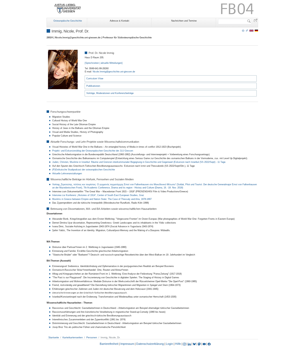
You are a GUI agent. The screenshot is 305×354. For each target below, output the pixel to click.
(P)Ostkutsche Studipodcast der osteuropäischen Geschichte (83, 169)
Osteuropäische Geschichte (67, 20)
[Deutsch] (256, 30)
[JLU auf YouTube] (204, 343)
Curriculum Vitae (94, 78)
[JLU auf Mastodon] (199, 343)
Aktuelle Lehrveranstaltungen (67, 173)
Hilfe (178, 343)
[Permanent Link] (247, 30)
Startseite (53, 337)
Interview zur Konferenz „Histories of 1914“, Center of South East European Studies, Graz (98, 195)
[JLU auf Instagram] (185, 343)
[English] (251, 30)
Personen (91, 337)
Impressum (127, 343)
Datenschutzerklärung (150, 343)
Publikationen (93, 86)
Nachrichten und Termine (184, 20)
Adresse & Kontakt (119, 20)
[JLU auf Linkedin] (190, 343)
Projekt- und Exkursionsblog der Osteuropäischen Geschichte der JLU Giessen (92, 150)
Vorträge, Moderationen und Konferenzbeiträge (110, 93)
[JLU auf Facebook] (209, 343)
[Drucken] (243, 30)
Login (170, 343)
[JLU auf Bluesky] (194, 343)
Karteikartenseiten (72, 337)
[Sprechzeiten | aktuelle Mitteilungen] (103, 63)
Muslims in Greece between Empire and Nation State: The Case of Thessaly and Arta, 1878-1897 (102, 199)
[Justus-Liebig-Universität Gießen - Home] (67, 8)
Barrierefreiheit (109, 343)
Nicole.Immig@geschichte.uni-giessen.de (114, 71)
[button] (255, 20)
